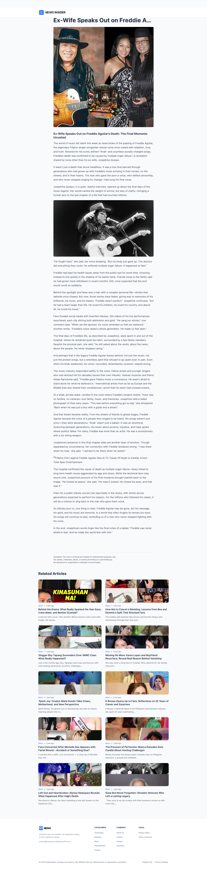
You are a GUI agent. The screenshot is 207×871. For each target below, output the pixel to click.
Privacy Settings (161, 862)
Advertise (120, 846)
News (96, 841)
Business (98, 837)
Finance (97, 850)
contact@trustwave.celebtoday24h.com (55, 841)
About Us (120, 833)
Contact (119, 837)
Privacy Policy (144, 833)
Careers (119, 841)
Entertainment (99, 846)
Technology (99, 833)
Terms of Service (145, 837)
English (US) (147, 862)
